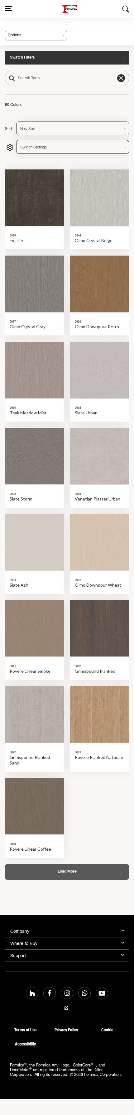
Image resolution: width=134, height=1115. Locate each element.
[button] (121, 78)
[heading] (34, 209)
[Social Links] (32, 993)
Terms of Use (25, 1030)
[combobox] (67, 78)
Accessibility (25, 1044)
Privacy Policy (66, 1030)
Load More (67, 872)
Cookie (107, 1030)
